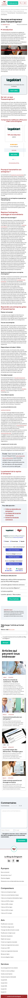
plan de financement (20, 377)
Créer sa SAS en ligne (6, 907)
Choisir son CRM (5, 948)
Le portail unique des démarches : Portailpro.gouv (13, 750)
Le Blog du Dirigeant (4, 3)
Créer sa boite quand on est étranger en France (12, 781)
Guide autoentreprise (6, 974)
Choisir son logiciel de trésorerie (9, 951)
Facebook (13, 860)
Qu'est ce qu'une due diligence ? (10, 588)
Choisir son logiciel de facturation (10, 945)
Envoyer (5, 642)
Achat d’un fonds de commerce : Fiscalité (10, 681)
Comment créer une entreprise (13, 9)
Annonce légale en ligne (7, 957)
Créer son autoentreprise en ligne (10, 895)
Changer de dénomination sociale (10, 930)
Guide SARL (4, 986)
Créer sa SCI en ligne (6, 913)
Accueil (2, 9)
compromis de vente (6, 433)
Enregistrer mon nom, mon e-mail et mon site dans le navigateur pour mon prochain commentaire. (14, 835)
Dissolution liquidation (7, 936)
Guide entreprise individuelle (8, 977)
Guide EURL (4, 980)
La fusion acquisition (7, 591)
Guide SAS (4, 989)
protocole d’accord (22, 425)
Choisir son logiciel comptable (9, 942)
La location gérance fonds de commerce (13, 584)
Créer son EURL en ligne (7, 901)
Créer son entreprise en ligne (8, 892)
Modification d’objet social (8, 933)
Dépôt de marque (5, 939)
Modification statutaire (7, 924)
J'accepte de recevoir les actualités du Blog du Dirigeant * (14, 637)
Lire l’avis (14, 150)
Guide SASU (4, 983)
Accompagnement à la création (9, 968)
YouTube (17, 860)
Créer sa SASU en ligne (7, 910)
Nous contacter (5, 872)
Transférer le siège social (7, 927)
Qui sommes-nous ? (6, 875)
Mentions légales (5, 878)
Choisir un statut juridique (7, 971)
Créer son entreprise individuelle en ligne (11, 898)
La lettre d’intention (6, 410)
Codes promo (12, 3)
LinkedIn (9, 860)
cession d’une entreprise (17, 175)
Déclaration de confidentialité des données (12, 881)
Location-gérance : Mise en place (11, 594)
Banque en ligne (5, 954)
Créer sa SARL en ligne (7, 904)
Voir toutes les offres (14, 163)
